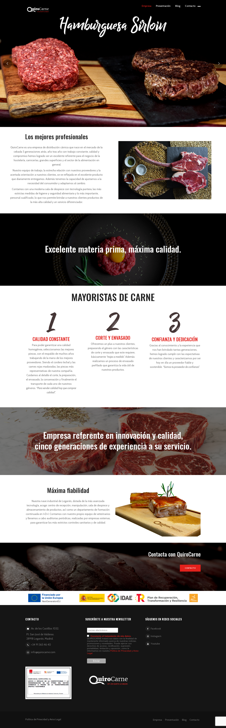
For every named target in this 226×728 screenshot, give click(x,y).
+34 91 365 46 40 (41, 644)
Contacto (190, 5)
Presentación (163, 5)
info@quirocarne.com (43, 652)
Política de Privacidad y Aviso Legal (43, 719)
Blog (177, 5)
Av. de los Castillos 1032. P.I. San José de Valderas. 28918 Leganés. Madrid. (42, 633)
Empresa (146, 5)
